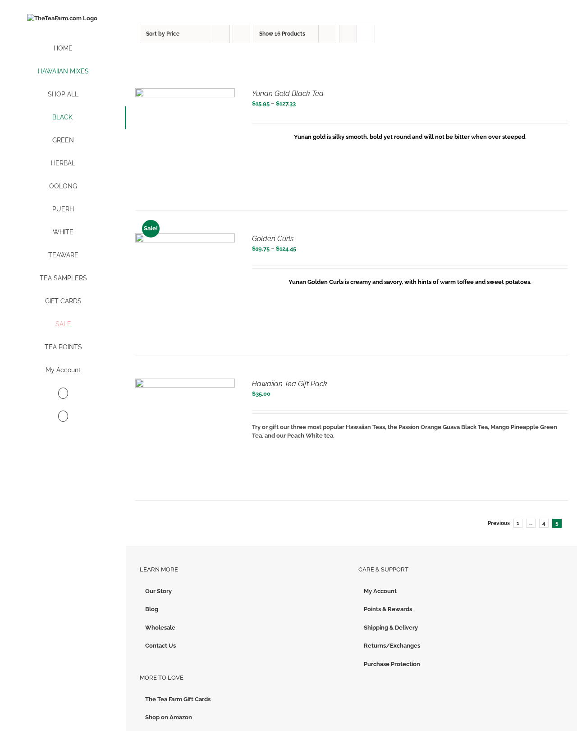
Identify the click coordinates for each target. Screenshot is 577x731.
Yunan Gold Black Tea (288, 93)
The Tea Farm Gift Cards (178, 699)
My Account (380, 591)
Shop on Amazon (168, 717)
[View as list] (366, 34)
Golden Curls (272, 238)
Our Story (158, 591)
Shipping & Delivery (391, 627)
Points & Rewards (388, 609)
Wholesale (160, 627)
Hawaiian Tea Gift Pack (289, 383)
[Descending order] (241, 34)
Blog (151, 609)
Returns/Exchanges (392, 645)
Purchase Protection (392, 664)
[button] (63, 416)
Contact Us (160, 645)
